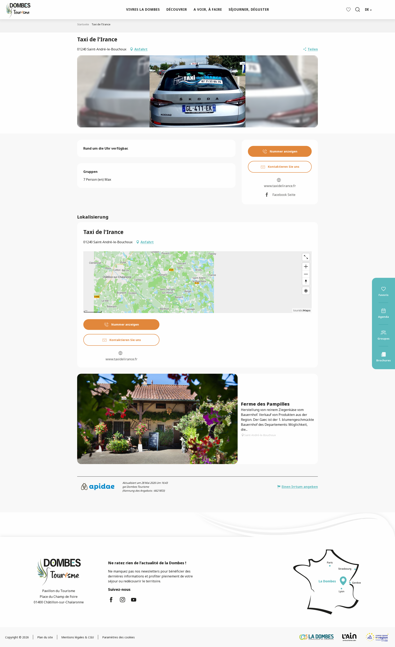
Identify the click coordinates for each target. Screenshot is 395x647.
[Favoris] (349, 10)
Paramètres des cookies (118, 637)
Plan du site (45, 637)
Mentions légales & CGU (77, 637)
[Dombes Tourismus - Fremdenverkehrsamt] (16, 9)
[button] (357, 9)
